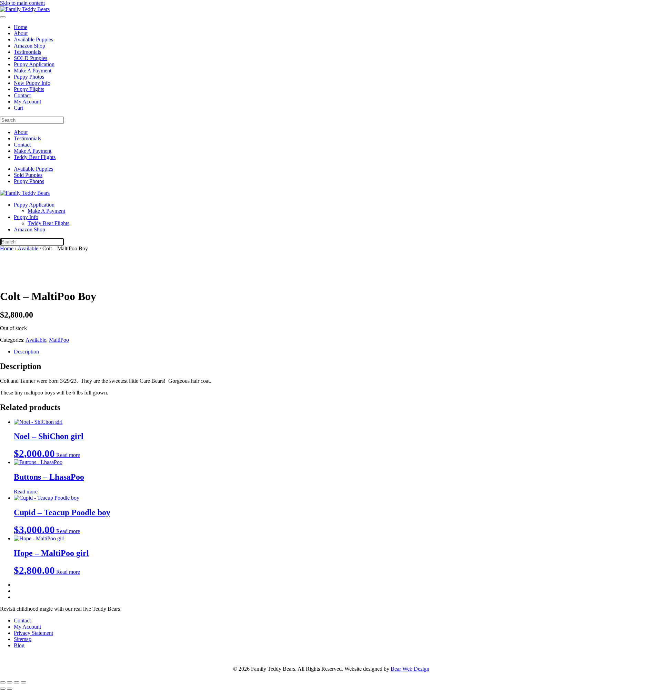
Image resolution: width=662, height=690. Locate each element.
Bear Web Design (410, 669)
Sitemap (22, 639)
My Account (27, 101)
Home (20, 27)
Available (28, 248)
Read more (68, 455)
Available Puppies (33, 39)
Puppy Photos (29, 77)
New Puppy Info (32, 83)
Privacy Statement (33, 633)
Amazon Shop (29, 46)
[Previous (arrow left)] (3, 689)
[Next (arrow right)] (9, 689)
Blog (19, 645)
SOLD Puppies (30, 58)
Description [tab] (26, 351)
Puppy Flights (29, 89)
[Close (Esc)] (23, 682)
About (21, 33)
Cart (18, 108)
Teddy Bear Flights (35, 157)
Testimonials (27, 52)
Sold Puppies (28, 175)
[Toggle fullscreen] (9, 682)
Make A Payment (32, 70)
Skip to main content (22, 3)
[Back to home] (25, 9)
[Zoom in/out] (3, 682)
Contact (22, 95)
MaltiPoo (59, 340)
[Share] (16, 682)
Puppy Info (26, 217)
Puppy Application (34, 64)
